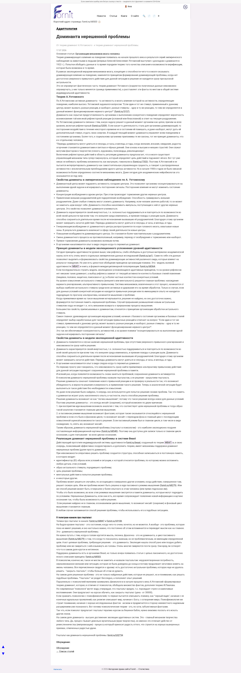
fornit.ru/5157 (122, 111)
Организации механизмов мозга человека (97, 53)
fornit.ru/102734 (115, 635)
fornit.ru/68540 (109, 431)
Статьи (113, 16)
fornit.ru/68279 (168, 485)
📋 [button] (99, 22)
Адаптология (66, 29)
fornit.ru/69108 (114, 521)
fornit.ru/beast (133, 442)
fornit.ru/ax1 (146, 255)
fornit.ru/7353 (140, 161)
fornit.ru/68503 (93, 556)
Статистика (143, 669)
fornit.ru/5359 (99, 125)
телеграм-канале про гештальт (74, 517)
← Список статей (65, 651)
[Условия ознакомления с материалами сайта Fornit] (185, 7)
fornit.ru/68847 (96, 521)
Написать (58, 669)
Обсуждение (62, 648)
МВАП (75, 266)
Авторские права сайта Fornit (122, 669)
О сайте (135, 16)
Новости (101, 16)
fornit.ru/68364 (147, 266)
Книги (124, 16)
